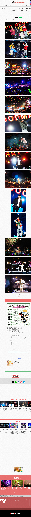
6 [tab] (20, 492)
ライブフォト (24, 501)
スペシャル (22, 5)
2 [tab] (15, 492)
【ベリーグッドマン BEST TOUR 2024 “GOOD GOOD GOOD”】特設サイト (18, 352)
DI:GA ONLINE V (24, 499)
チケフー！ (23, 500)
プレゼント (27, 5)
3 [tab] (16, 492)
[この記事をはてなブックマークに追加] (24, 382)
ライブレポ (14, 5)
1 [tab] (14, 492)
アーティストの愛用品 (17, 501)
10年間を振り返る (16, 500)
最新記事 (6, 5)
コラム (18, 5)
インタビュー (10, 5)
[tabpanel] (6, 486)
